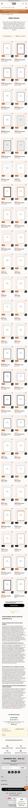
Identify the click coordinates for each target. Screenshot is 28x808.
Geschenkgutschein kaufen (15, 789)
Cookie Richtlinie (12, 793)
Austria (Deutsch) (14, 802)
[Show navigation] (2, 3)
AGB (7, 793)
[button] (21, 802)
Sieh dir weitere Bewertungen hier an (14, 740)
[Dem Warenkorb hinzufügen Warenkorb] (12, 56)
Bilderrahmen (10, 14)
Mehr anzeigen (14, 605)
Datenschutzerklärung (14, 795)
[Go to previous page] (10, 611)
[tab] (23, 4)
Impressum (19, 793)
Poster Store (3, 14)
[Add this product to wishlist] (12, 42)
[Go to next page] (17, 611)
